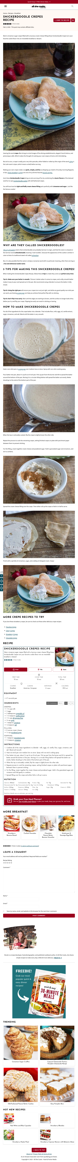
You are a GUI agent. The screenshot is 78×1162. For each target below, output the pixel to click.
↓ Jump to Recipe (62, 20)
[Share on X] (1, 579)
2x (69, 703)
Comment (6, 867)
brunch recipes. (47, 173)
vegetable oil (20, 713)
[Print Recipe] (73, 20)
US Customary (52, 703)
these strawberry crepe (15, 173)
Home (5, 13)
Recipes (10, 13)
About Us (29, 1154)
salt (16, 725)
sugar (12, 720)
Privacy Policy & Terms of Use (42, 1154)
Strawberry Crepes (12, 634)
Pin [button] (41, 670)
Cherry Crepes (10, 631)
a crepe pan (20, 293)
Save (64, 670)
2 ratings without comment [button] (30, 846)
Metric (60, 703)
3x (72, 703)
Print (16, 670)
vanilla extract (20, 716)
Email (5, 903)
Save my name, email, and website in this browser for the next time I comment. (32, 911)
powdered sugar (16, 732)
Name (5, 896)
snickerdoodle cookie (20, 181)
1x (66, 703)
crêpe (71, 162)
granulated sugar (19, 738)
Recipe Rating (7, 860)
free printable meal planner (27, 801)
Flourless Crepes (11, 627)
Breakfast (17, 13)
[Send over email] (1, 589)
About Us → (58, 958)
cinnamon (17, 723)
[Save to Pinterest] (1, 582)
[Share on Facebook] (1, 575)
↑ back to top (39, 1150)
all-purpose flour (18, 718)
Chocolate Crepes (11, 638)
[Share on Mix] (1, 586)
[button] (4, 24)
